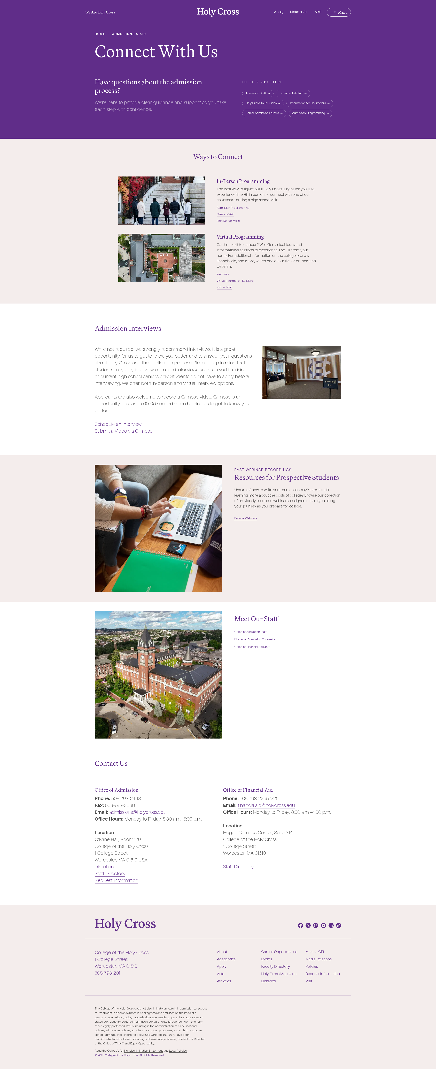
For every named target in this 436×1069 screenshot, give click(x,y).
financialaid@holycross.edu (266, 805)
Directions (105, 867)
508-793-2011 (108, 973)
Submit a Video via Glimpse (123, 431)
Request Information (116, 881)
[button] (339, 12)
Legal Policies (178, 1051)
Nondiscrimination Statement (143, 1051)
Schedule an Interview (118, 424)
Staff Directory (110, 874)
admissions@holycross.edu (137, 812)
